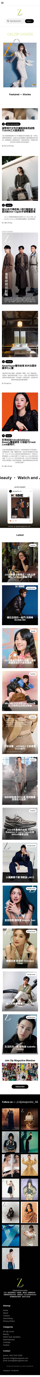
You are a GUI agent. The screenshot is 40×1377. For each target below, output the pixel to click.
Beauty (9, 436)
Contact (6, 1316)
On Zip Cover (31, 588)
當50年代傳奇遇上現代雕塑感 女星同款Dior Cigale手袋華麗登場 (19, 210)
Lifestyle (9, 361)
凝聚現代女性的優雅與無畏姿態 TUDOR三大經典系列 (18, 129)
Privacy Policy (9, 1321)
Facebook (15, 1371)
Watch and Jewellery (13, 124)
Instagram (6, 1371)
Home (5, 1310)
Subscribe (20, 1087)
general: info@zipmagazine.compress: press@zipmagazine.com (15, 1359)
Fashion (9, 205)
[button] (3, 3)
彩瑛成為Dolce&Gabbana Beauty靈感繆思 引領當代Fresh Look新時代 (19, 442)
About (5, 1313)
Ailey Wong (8, 223)
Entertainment (9, 1340)
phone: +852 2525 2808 (12, 1355)
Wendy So (7, 383)
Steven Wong (9, 146)
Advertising (8, 1318)
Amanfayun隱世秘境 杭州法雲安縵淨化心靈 (19, 367)
